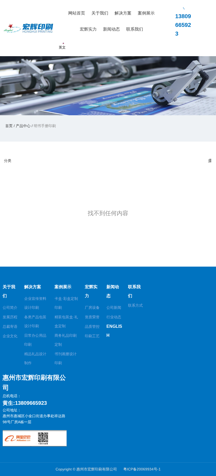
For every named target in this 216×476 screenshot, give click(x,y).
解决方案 (123, 13)
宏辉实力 (88, 29)
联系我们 (134, 29)
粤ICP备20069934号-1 (142, 469)
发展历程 (10, 317)
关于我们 (99, 13)
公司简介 (10, 307)
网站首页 (76, 13)
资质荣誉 (92, 317)
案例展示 (146, 13)
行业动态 (113, 317)
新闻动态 (111, 29)
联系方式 (135, 305)
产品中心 (23, 125)
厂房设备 (92, 307)
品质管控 (92, 326)
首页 (9, 125)
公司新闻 (113, 307)
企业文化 (10, 336)
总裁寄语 (10, 326)
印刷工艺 (92, 336)
